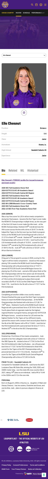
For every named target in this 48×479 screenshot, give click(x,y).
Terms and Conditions (37, 467)
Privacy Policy (6, 467)
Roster (18, 13)
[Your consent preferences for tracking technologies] (44, 475)
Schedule (26, 13)
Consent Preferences (20, 467)
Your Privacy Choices (19, 471)
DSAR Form (5, 471)
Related (13, 170)
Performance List (38, 13)
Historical (32, 170)
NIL (22, 170)
